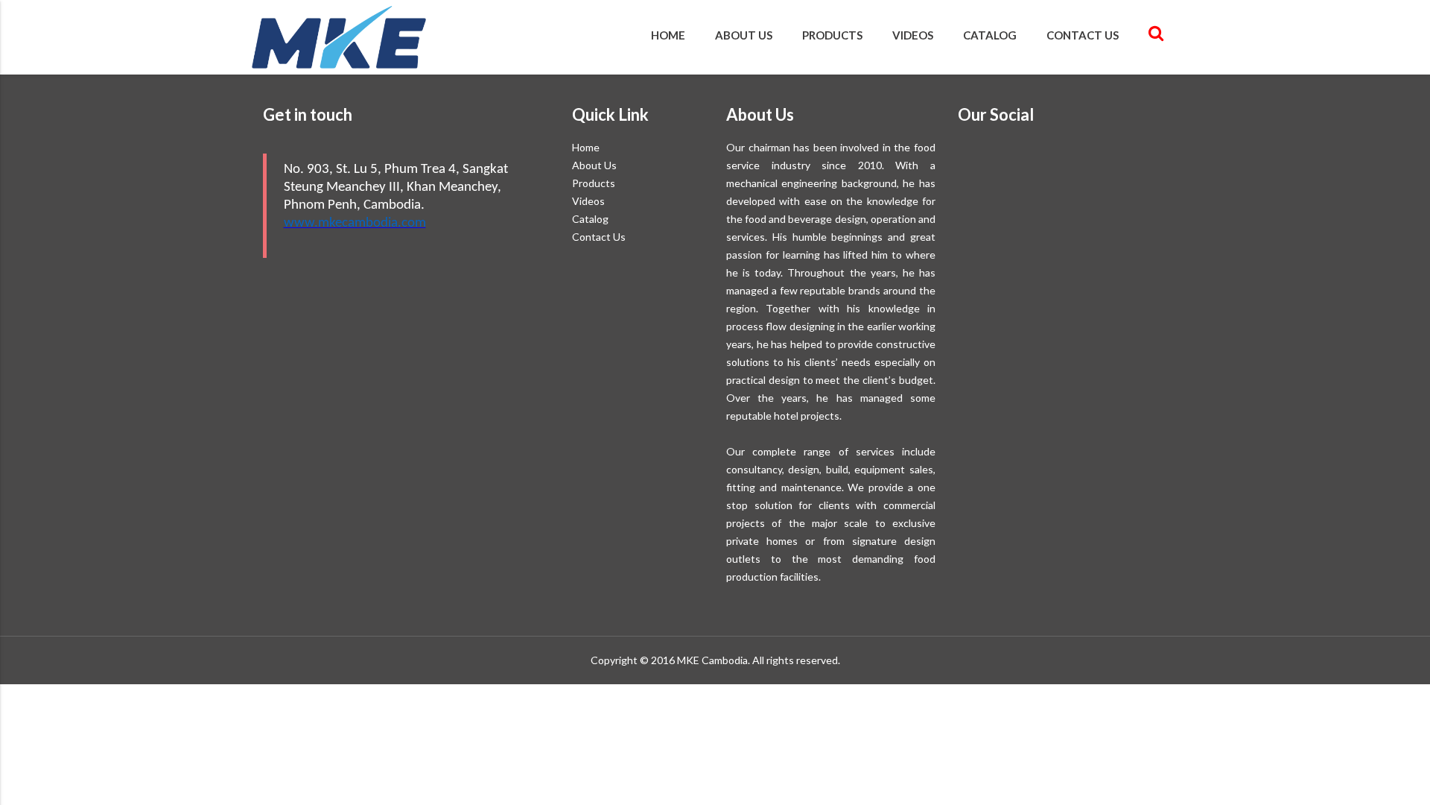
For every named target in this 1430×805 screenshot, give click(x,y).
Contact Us (1082, 35)
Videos (912, 35)
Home (668, 35)
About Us (743, 35)
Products (832, 35)
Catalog (990, 35)
